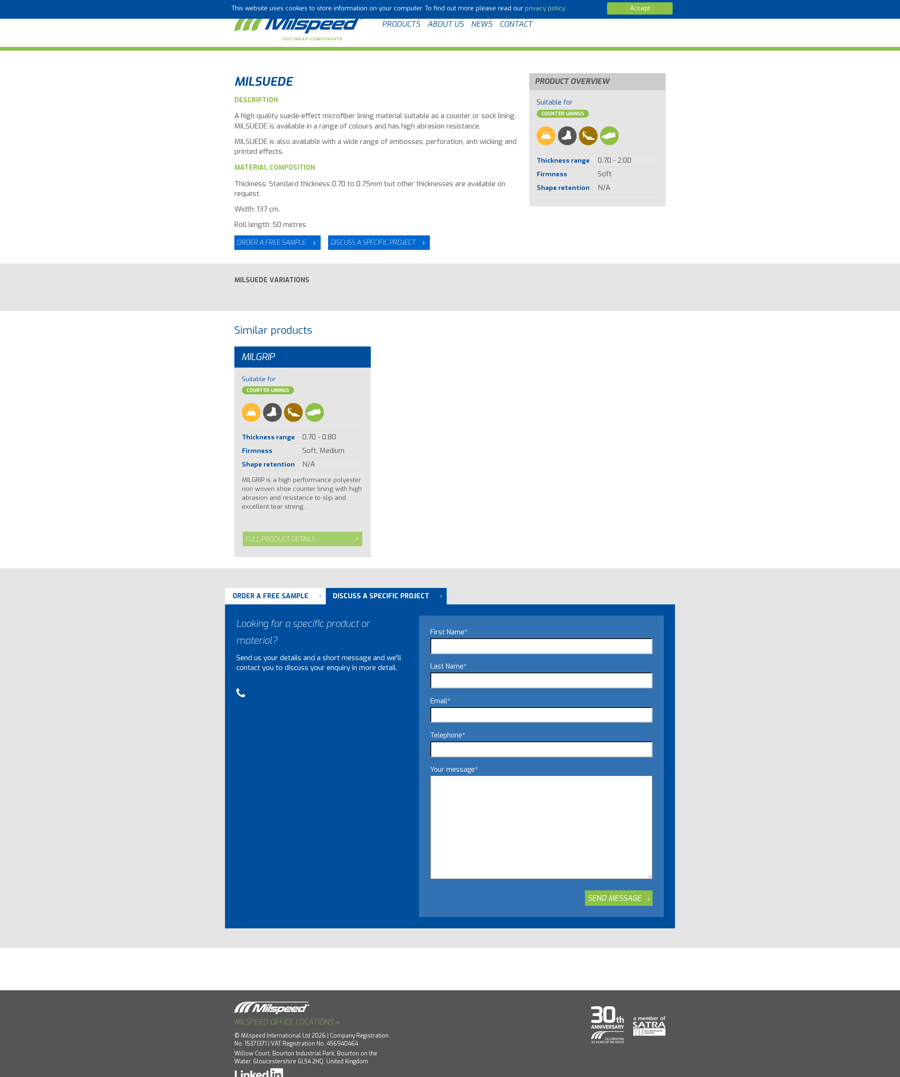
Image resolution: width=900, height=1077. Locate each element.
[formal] (588, 135)
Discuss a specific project (372, 242)
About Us (446, 24)
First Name (448, 632)
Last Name (448, 666)
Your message (454, 769)
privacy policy (545, 8)
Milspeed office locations (287, 1022)
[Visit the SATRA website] (646, 1022)
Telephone (447, 735)
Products (401, 24)
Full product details (280, 539)
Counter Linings (562, 114)
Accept (640, 8)
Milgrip (258, 357)
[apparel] (546, 135)
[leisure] (609, 135)
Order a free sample (271, 242)
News (481, 24)
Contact (516, 24)
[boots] (567, 135)
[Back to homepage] (300, 24)
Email (440, 701)
